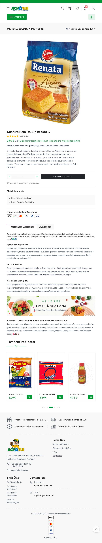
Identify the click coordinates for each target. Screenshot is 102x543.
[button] (12, 136)
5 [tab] (54, 407)
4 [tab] (51, 407)
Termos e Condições (62, 448)
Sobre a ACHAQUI (61, 444)
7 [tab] (59, 407)
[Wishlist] (26, 378)
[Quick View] (13, 378)
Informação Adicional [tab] (22, 227)
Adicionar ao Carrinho (62, 176)
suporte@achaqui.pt (20, 470)
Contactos (57, 456)
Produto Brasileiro (25, 202)
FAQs (55, 452)
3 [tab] (47, 407)
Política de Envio (14, 482)
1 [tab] (42, 407)
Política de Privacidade (12, 494)
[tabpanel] (20, 376)
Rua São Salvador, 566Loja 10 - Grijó (21, 465)
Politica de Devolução (12, 487)
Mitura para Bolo (23, 198)
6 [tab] (57, 407)
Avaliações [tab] (45, 227)
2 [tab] (44, 407)
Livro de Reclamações (13, 501)
